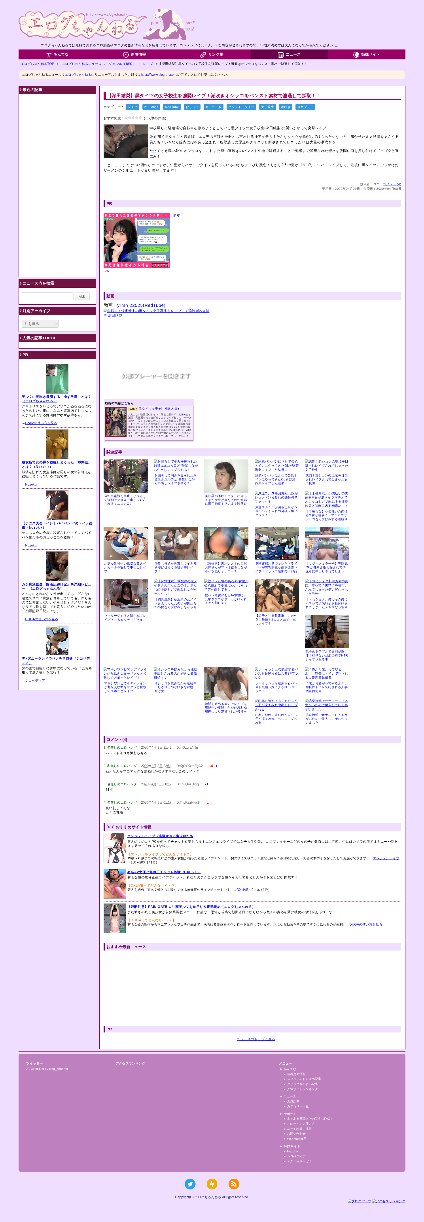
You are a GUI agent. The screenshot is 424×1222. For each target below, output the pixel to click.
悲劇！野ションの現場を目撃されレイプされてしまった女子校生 (327, 479)
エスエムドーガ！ (299, 1161)
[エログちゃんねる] (107, 24)
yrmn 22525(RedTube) (141, 305)
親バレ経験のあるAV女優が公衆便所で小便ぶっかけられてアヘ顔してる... (226, 599)
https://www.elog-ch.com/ (159, 74)
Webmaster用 (296, 1138)
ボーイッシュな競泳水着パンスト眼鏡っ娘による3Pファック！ (276, 687)
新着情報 (138, 54)
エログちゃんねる (78, 74)
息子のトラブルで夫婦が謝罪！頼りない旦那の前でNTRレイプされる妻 (327, 655)
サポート (290, 1114)
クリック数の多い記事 (302, 1084)
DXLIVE (242, 890)
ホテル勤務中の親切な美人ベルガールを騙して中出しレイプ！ (125, 567)
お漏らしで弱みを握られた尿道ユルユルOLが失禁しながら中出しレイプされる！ (176, 479)
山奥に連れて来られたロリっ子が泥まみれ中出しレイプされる (276, 718)
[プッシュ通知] (211, 1192)
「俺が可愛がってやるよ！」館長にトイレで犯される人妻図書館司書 (327, 687)
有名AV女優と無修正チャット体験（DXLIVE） (164, 872)
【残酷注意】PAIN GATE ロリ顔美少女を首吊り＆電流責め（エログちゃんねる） (191, 907)
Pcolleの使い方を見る (41, 423)
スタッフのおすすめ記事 (304, 1079)
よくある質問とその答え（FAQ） (310, 1118)
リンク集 (215, 54)
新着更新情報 (296, 1074)
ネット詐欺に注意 (299, 1129)
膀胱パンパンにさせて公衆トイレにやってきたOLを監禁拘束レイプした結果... (276, 479)
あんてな (61, 54)
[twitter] (190, 1192)
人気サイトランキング (302, 1089)
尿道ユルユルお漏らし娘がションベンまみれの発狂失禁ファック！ (276, 511)
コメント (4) (392, 184)
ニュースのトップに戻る (256, 1039)
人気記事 (293, 1101)
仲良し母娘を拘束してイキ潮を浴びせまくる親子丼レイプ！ (176, 567)
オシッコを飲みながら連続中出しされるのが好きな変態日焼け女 (176, 687)
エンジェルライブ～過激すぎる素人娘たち (160, 836)
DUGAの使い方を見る (365, 924)
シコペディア (35, 680)
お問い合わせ (296, 1133)
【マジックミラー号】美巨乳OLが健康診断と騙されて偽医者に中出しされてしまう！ (327, 567)
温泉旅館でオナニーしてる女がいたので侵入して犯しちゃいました (327, 718)
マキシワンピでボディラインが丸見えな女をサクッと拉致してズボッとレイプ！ (125, 687)
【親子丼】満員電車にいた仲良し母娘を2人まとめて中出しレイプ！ (276, 619)
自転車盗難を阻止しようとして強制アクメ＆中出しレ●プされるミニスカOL (125, 499)
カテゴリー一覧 (298, 1106)
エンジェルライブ (386, 858)
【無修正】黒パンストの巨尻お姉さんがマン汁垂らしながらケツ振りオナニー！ (226, 567)
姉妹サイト (370, 54)
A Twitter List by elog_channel (47, 1068)
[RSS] (233, 1192)
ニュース (293, 54)
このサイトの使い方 (301, 1123)
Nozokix (31, 484)
